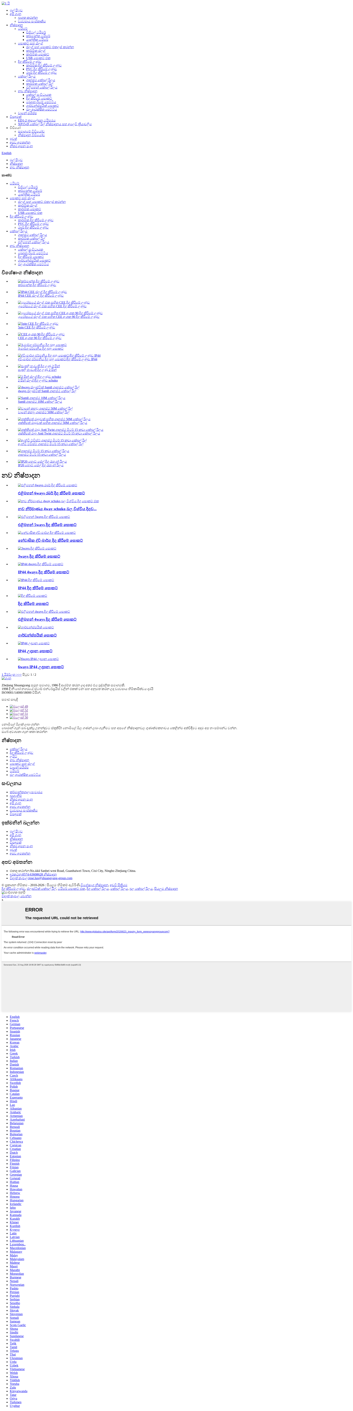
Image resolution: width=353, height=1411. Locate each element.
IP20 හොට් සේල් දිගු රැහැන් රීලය (41, 465)
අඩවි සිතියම (118, 885)
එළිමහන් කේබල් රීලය (41, 87)
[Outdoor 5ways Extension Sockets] (44, 517)
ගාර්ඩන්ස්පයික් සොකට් (42, 105)
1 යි (4, 674)
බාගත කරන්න (28, 17)
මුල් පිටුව (16, 10)
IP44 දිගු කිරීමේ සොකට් (38, 588)
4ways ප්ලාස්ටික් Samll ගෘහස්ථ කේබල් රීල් (47, 391)
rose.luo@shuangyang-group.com (41, 878)
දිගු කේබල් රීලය (98, 888)
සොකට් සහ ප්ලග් (30, 43)
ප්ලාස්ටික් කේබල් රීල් (41, 888)
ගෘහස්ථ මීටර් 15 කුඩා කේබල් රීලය (42, 454)
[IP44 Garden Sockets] (34, 643)
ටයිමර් (22, 28)
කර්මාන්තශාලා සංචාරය (26, 792)
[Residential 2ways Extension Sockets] (47, 532)
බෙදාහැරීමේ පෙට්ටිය (41, 102)
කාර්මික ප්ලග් (36, 50)
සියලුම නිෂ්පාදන (166, 888)
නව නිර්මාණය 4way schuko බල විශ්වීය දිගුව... (57, 509)
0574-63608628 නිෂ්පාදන (33, 874)
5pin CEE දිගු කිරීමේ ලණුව (36, 327)
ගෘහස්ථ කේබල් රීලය (40, 80)
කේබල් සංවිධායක (38, 94)
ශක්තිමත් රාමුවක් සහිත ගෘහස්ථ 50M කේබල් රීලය (52, 423)
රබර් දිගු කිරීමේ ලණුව (41, 72)
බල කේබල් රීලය (141, 888)
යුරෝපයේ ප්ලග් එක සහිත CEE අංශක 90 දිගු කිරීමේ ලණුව (58, 316)
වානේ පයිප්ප (27, 113)
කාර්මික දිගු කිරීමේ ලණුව (44, 65)
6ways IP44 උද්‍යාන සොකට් (41, 667)
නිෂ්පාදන (16, 25)
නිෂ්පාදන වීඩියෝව (31, 135)
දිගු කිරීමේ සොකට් (39, 98)
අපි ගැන (15, 14)
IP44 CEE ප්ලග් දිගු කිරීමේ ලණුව (41, 295)
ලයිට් (13, 756)
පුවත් (13, 138)
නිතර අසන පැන (21, 146)
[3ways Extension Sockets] (37, 548)
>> (20, 674)
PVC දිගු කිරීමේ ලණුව (41, 69)
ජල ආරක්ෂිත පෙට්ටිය (41, 109)
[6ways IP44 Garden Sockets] (38, 659)
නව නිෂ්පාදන (27, 91)
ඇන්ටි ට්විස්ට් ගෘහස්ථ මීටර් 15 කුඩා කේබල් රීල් (51, 444)
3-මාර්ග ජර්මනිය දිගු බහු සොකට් (41, 348)
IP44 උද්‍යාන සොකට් (35, 651)
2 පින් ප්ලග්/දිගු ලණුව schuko (38, 380)
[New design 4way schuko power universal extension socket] (58, 501)
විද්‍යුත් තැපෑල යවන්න (16, 896)
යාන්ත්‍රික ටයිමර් (37, 39)
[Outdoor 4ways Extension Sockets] (44, 611)
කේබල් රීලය (27, 76)
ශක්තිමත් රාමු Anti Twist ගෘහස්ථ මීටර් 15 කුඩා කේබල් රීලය (59, 433)
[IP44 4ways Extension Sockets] (40, 564)
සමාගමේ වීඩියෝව (31, 131)
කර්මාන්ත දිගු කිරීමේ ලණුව (37, 285)
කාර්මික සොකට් (37, 54)
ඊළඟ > (13, 674)
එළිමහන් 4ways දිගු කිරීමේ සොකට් (47, 619)
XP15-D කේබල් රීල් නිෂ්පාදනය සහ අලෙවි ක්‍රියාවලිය (55, 124)
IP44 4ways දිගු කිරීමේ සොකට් (43, 572)
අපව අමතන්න (20, 142)
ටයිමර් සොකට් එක (71, 888)
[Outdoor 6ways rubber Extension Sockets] (47, 485)
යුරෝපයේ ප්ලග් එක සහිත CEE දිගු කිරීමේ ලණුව (52, 306)
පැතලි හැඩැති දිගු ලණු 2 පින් (37, 370)
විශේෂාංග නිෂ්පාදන (94, 885)
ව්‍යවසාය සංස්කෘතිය (32, 21)
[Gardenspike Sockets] (36, 627)
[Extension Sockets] (32, 595)
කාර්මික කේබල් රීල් (39, 83)
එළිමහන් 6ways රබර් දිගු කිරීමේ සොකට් (51, 493)
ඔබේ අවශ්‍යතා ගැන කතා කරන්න (24, 731)
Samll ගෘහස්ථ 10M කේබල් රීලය (40, 401)
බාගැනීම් (16, 795)
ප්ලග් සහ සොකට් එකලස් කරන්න (50, 47)
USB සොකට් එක (38, 58)
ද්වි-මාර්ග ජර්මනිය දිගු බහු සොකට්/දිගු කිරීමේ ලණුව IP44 (57, 359)
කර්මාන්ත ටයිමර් (38, 36)
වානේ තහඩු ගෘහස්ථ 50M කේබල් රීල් (43, 412)
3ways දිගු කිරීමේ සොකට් (39, 556)
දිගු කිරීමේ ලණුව (29, 61)
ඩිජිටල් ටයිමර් (36, 32)
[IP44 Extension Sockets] (36, 580)
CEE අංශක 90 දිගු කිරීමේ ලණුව (39, 338)
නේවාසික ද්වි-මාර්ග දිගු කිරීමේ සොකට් (50, 540)
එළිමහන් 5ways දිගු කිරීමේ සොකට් (47, 525)
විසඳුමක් (15, 116)
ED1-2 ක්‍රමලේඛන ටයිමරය (37, 120)
